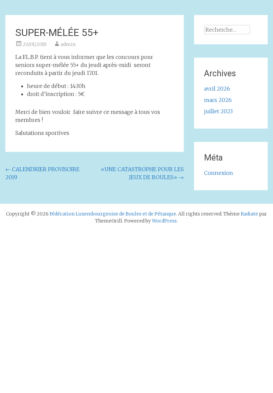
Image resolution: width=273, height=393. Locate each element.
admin (68, 44)
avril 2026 (217, 88)
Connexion (218, 173)
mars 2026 (218, 100)
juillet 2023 (218, 111)
